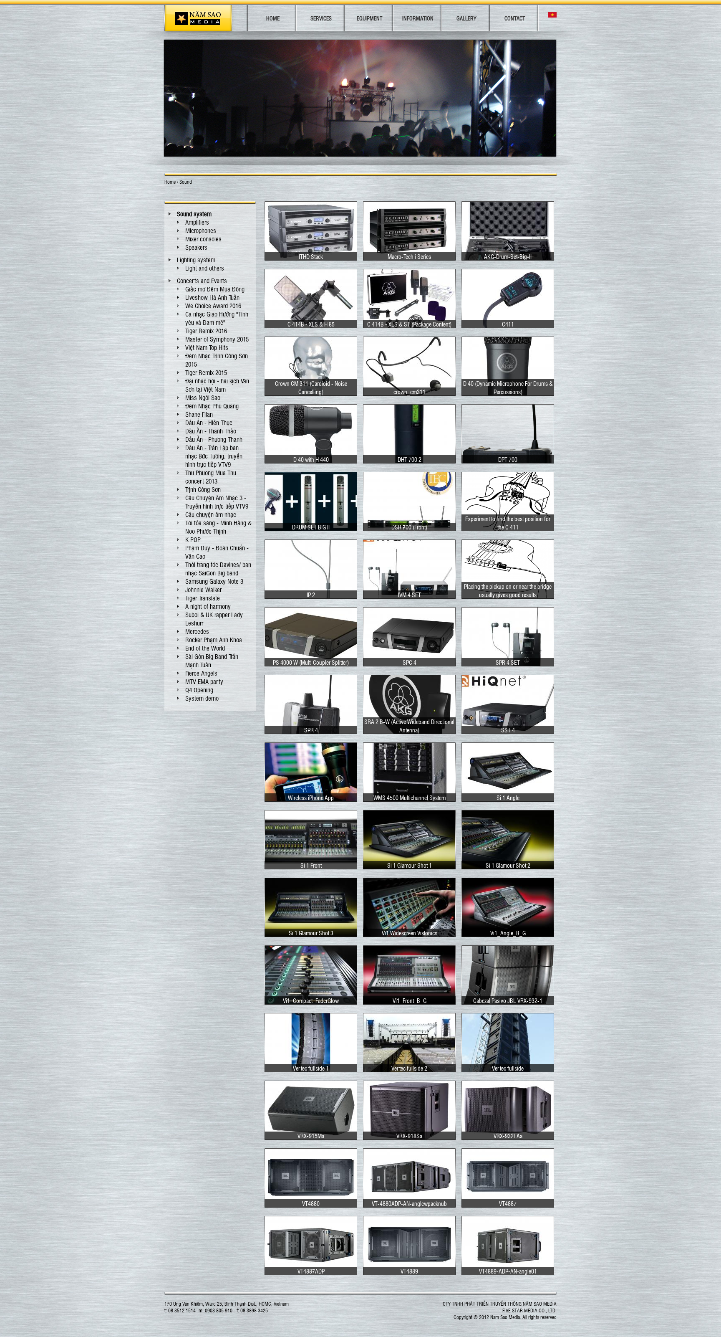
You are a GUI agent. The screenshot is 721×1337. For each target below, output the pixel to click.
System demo (202, 698)
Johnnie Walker (203, 589)
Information (418, 18)
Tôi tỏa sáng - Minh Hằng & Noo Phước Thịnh (218, 527)
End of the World (205, 648)
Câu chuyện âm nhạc (210, 514)
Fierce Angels (201, 673)
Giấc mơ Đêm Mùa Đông (215, 289)
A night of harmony (208, 606)
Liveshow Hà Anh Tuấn (212, 297)
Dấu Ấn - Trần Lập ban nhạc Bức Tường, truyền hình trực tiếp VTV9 (213, 455)
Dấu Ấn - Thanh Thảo (210, 431)
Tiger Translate (202, 598)
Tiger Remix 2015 (206, 372)
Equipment (369, 18)
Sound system (194, 214)
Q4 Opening (199, 690)
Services (321, 18)
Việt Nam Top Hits (206, 347)
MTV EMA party (204, 681)
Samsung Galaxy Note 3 (214, 581)
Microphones (200, 230)
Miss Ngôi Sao (202, 397)
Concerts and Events (202, 280)
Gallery (466, 18)
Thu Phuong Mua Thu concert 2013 (210, 476)
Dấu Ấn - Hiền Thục (208, 422)
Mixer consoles (203, 239)
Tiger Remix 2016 (206, 331)
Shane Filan (199, 414)
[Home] (198, 18)
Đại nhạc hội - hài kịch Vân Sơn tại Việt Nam (217, 385)
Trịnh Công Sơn (203, 489)
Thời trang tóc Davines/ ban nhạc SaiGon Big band (218, 568)
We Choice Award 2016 (213, 305)
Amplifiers (197, 222)
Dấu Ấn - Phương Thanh (213, 439)
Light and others (204, 268)
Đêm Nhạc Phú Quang (212, 406)
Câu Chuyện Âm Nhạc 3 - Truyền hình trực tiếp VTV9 (216, 502)
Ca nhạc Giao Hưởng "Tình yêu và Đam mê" (216, 318)
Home (273, 18)
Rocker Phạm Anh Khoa (213, 640)
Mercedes (197, 631)
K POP (193, 539)
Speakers (196, 247)
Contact (514, 18)
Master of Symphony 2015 (217, 339)
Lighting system (196, 260)
